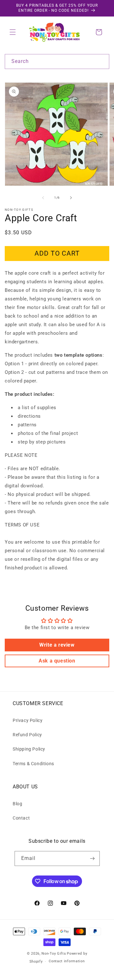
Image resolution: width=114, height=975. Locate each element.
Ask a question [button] (57, 661)
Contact (21, 818)
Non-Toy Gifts (53, 953)
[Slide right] (71, 198)
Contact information (67, 961)
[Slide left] (43, 198)
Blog (17, 803)
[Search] (102, 61)
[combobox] (57, 61)
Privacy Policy (27, 720)
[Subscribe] (92, 858)
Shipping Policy (29, 749)
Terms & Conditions (33, 763)
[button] (13, 32)
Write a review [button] (56, 645)
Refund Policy (27, 734)
